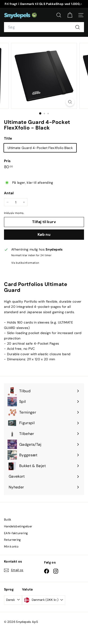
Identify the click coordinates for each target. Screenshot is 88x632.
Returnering (12, 540)
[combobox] (44, 27)
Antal (9, 193)
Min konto (11, 546)
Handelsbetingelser (18, 526)
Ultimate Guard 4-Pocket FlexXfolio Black (40, 148)
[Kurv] (69, 15)
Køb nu (44, 234)
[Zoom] (70, 102)
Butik (7, 520)
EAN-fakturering (16, 533)
